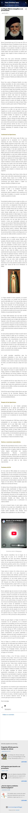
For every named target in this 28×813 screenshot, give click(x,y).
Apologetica (8, 709)
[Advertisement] (14, 727)
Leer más (24, 762)
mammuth (17, 810)
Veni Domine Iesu (12, 3)
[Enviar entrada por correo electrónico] (5, 706)
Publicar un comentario (8, 714)
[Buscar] (26, 3)
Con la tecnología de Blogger (15, 807)
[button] (26, 9)
